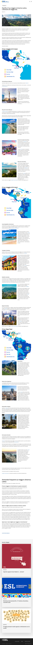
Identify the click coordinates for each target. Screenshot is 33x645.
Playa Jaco (26, 167)
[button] (31, 1)
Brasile (3, 440)
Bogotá (6, 308)
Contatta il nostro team (14, 326)
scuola (21, 149)
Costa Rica (24, 141)
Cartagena (19, 256)
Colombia (25, 253)
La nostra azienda (17, 641)
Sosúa (29, 232)
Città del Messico (4, 86)
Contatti (22, 641)
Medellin (27, 286)
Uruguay (7, 408)
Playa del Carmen (4, 111)
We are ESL (4, 5)
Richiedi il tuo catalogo (27, 641)
